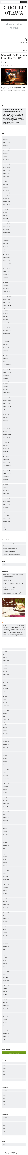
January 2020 (5, 260)
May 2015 (5, 417)
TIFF (15, 122)
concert (4, 114)
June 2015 (5, 414)
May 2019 (5, 282)
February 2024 (6, 148)
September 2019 (6, 271)
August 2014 (5, 442)
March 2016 (5, 389)
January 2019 (5, 294)
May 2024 (5, 145)
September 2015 (6, 406)
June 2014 (5, 448)
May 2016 (5, 383)
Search (23, 1)
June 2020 (5, 246)
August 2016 (5, 375)
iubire (12, 117)
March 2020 (5, 254)
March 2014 (5, 456)
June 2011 (5, 529)
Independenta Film (19, 115)
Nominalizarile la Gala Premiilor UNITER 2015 (14, 58)
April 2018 (5, 319)
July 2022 (5, 179)
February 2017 (6, 358)
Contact (4, 564)
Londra (8, 118)
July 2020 (5, 243)
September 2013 (6, 473)
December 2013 (6, 465)
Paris (6, 121)
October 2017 (5, 336)
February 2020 (6, 257)
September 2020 (6, 237)
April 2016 (5, 386)
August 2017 (5, 341)
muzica (20, 119)
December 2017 (6, 330)
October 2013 (5, 470)
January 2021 (5, 226)
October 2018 (5, 302)
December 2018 (6, 296)
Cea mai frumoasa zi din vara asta (10, 545)
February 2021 (6, 223)
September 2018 (6, 305)
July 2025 (5, 139)
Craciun (13, 114)
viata (11, 124)
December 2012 (6, 498)
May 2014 (5, 451)
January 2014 (5, 462)
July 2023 (5, 153)
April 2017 (5, 353)
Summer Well (7, 122)
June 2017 (5, 347)
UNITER (11, 87)
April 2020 (5, 252)
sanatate (20, 121)
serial (23, 121)
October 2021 (5, 204)
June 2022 (5, 181)
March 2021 (5, 221)
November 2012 (6, 501)
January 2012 (5, 518)
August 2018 (5, 308)
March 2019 (5, 288)
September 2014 (6, 440)
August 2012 (5, 507)
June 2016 (5, 381)
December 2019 (6, 263)
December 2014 (6, 431)
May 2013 (5, 484)
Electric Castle (17, 114)
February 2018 (6, 325)
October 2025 (5, 137)
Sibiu (4, 122)
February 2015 (6, 426)
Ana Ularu (5, 111)
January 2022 (5, 195)
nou (5, 623)
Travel (4, 1080)
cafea (8, 113)
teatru (12, 122)
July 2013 (5, 479)
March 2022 (5, 190)
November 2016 (6, 367)
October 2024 (5, 142)
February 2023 (6, 162)
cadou (5, 113)
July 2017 (5, 344)
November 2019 (6, 266)
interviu (5, 117)
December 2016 (6, 364)
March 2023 (5, 159)
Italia (8, 117)
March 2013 (5, 490)
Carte (4, 1065)
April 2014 (5, 454)
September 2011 (6, 524)
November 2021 (6, 201)
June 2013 (5, 482)
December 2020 (6, 229)
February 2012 (6, 515)
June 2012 (5, 510)
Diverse (4, 1068)
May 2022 (5, 184)
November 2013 (6, 468)
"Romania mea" (17, 109)
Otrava (8, 65)
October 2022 (5, 170)
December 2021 (6, 198)
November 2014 (6, 434)
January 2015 (5, 428)
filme (6, 115)
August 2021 (5, 209)
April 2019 (5, 285)
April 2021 (5, 218)
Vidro (4, 583)
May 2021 (5, 215)
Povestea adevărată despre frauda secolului (12, 554)
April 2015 (5, 420)
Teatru (17, 65)
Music (4, 1074)
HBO (8, 115)
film (4, 115)
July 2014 (5, 445)
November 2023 (6, 150)
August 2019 (5, 274)
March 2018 (5, 322)
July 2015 (5, 412)
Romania (15, 121)
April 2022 (5, 187)
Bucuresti (18, 111)
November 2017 (6, 333)
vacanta (5, 124)
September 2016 (6, 372)
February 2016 (6, 392)
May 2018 (5, 316)
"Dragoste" (6, 109)
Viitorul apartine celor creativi (9, 551)
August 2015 (5, 409)
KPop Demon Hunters (7, 587)
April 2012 (5, 513)
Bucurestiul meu (6, 1063)
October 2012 (5, 504)
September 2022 (6, 173)
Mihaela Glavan (15, 119)
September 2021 (6, 207)
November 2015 (6, 400)
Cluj (21, 113)
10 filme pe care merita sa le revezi (10, 548)
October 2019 (5, 268)
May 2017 (5, 350)
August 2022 (5, 176)
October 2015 (5, 403)
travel (18, 122)
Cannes (11, 113)
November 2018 (6, 299)
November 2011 (6, 521)
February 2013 (6, 493)
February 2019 (6, 291)
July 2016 (5, 378)
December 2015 (6, 398)
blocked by (14, 1052)
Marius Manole (9, 119)
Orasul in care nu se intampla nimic (10, 543)
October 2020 (5, 235)
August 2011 (5, 527)
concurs (9, 114)
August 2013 (5, 476)
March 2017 (5, 355)
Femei (22, 114)
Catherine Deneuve (16, 113)
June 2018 (5, 313)
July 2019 (5, 277)
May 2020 (5, 249)
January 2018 (5, 327)
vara (9, 123)
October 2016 (5, 369)
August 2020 (5, 240)
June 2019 (5, 280)
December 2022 (6, 165)
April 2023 (5, 156)
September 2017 (6, 339)
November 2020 (6, 232)
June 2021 (5, 212)
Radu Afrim (9, 121)
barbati (8, 111)
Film (4, 1071)
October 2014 (5, 437)
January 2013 (5, 496)
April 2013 (5, 487)
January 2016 (5, 395)
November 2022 (6, 167)
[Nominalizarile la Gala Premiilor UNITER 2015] (14, 84)
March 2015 (5, 423)
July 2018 (5, 310)
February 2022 (6, 193)
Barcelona (12, 111)
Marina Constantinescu (15, 118)
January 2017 (5, 361)
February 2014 (6, 459)
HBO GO (12, 115)
